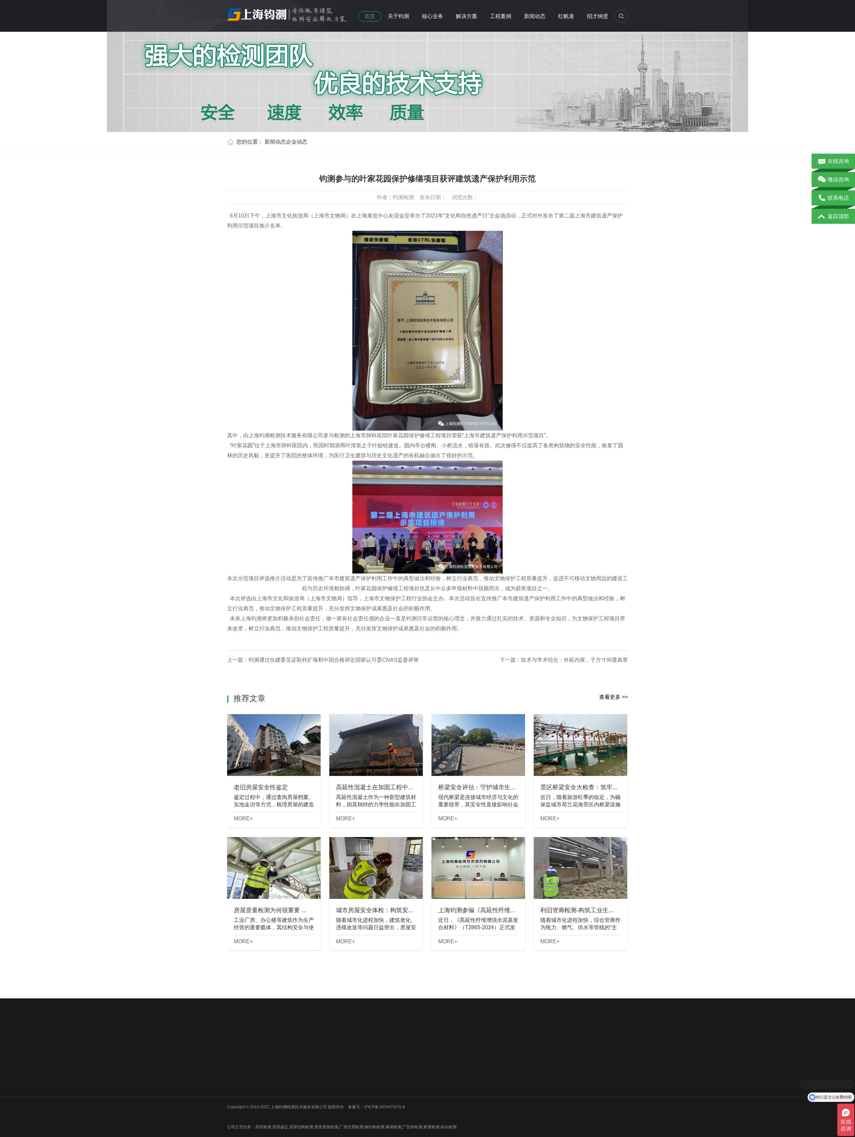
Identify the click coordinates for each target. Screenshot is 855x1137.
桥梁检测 (285, 1069)
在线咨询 (838, 161)
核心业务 (432, 16)
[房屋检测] (287, 13)
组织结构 (235, 1069)
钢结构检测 (287, 1086)
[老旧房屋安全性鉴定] (274, 745)
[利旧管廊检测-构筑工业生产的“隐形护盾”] (580, 868)
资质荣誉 (235, 1077)
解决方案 (466, 16)
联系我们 (235, 1095)
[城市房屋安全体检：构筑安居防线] (376, 868)
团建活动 (235, 1086)
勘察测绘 (285, 1112)
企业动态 (296, 142)
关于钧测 (398, 16)
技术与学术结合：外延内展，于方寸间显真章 (574, 660)
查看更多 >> (613, 697)
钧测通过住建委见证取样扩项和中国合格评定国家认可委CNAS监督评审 (333, 660)
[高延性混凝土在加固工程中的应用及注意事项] (376, 745)
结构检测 (335, 1077)
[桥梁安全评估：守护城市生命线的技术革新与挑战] (478, 745)
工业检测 (285, 1103)
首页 (369, 16)
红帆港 (566, 16)
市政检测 (285, 1077)
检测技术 (384, 1077)
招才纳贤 (597, 16)
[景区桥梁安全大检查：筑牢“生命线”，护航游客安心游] (580, 745)
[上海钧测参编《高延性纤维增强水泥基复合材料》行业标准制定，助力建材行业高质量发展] (478, 868)
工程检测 (335, 1069)
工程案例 (500, 16)
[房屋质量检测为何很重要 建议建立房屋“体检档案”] (274, 868)
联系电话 (838, 198)
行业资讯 (384, 1069)
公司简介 (235, 1060)
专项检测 (335, 1086)
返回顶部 (838, 216)
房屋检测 (285, 1060)
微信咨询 (838, 179)
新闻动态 (534, 16)
